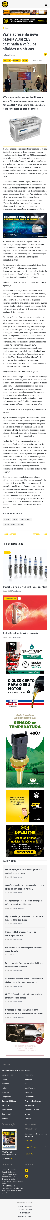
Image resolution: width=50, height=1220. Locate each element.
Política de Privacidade (25, 1210)
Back (6, 28)
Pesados (5, 1083)
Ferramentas (30, 1097)
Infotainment (7, 1110)
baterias (6, 519)
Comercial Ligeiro (9, 1101)
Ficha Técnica (25, 1213)
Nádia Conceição (18, 908)
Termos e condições (25, 1206)
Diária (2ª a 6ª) (31, 1147)
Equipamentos (7, 1075)
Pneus (4, 1079)
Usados (28, 1118)
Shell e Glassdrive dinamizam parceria (20, 633)
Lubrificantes (10, 598)
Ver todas (6, 1158)
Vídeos (28, 1083)
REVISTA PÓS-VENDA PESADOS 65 (9, 1153)
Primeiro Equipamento (34, 1101)
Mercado (28, 1079)
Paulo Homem (10, 55)
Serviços (5, 1105)
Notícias (7, 60)
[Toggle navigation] (46, 4)
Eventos (5, 1118)
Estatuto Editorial (25, 1216)
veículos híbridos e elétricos (13, 524)
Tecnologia (29, 1105)
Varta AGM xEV (26, 519)
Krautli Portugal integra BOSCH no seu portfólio (25, 587)
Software (5, 1092)
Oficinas (16, 60)
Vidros (27, 1114)
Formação (28, 1092)
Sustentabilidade (9, 1114)
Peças (25, 60)
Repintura (29, 1075)
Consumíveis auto (32, 1110)
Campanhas (6, 1097)
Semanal (29, 1141)
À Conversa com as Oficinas (13, 1070)
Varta (15, 519)
